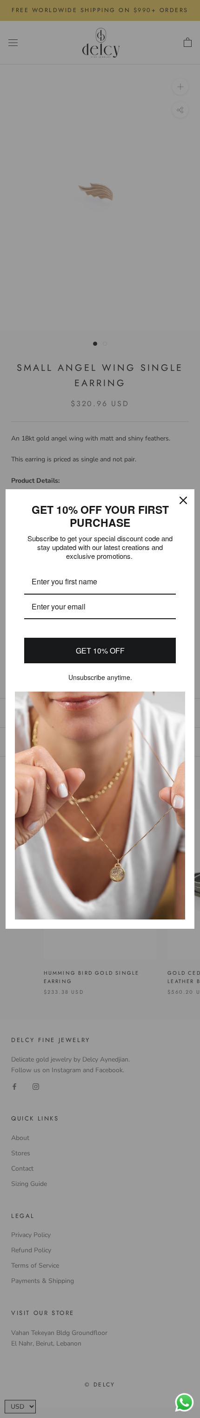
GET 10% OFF (100, 650)
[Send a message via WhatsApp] (184, 1402)
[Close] (183, 500)
